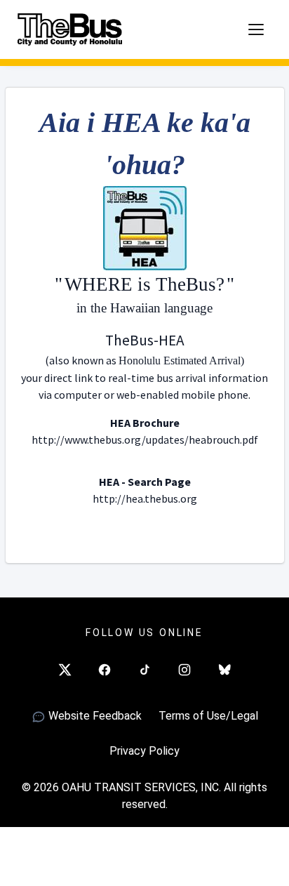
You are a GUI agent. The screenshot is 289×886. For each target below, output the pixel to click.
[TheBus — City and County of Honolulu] (70, 29)
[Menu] (256, 29)
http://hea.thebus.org (145, 498)
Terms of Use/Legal (208, 715)
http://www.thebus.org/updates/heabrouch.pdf (145, 439)
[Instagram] (184, 669)
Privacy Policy (144, 751)
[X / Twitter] (64, 669)
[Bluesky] (224, 669)
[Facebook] (104, 669)
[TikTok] (144, 669)
